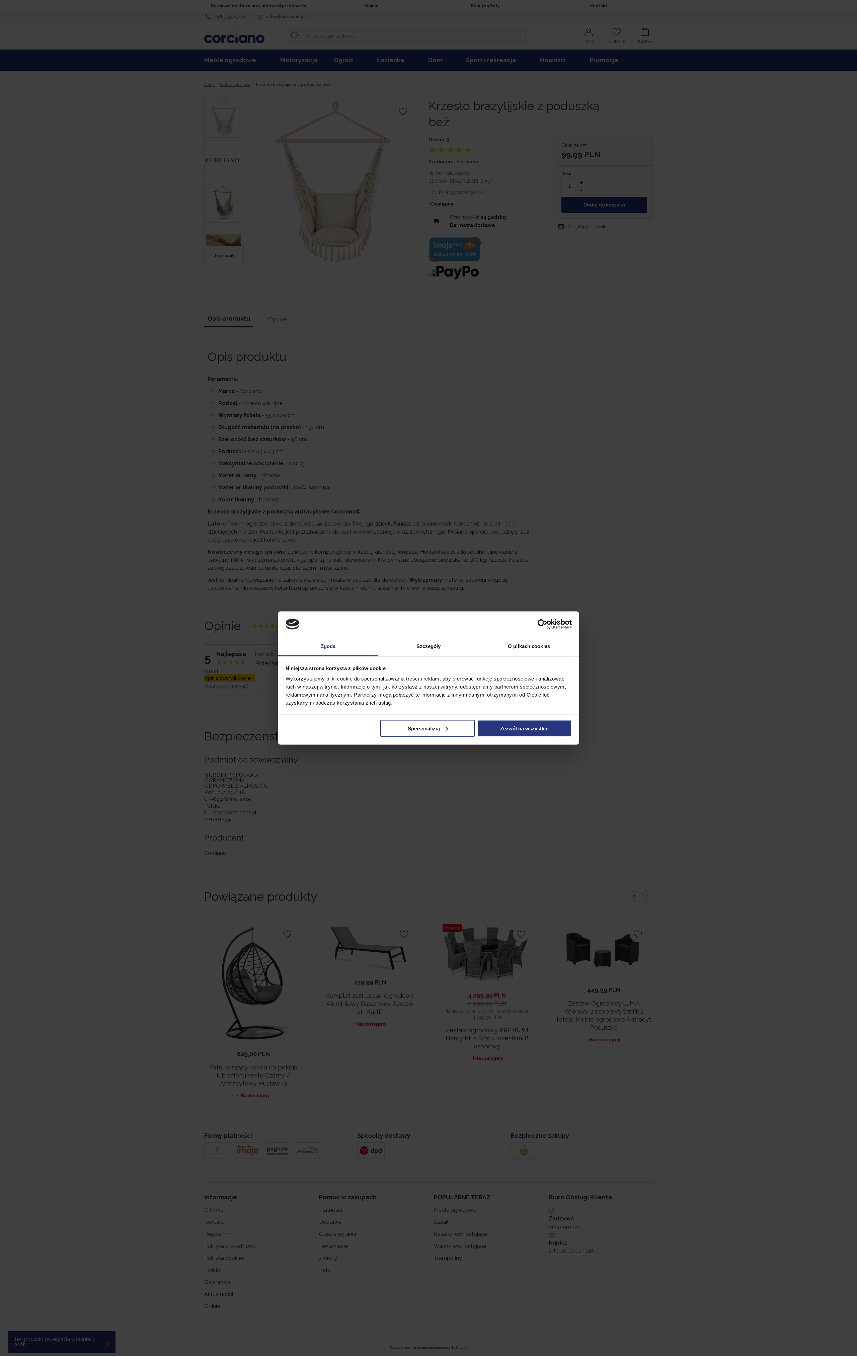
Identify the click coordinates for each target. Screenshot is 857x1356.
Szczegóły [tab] (428, 646)
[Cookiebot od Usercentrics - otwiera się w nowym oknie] (542, 624)
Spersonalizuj (424, 728)
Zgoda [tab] (328, 646)
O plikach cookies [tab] (529, 646)
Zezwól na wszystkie (524, 728)
